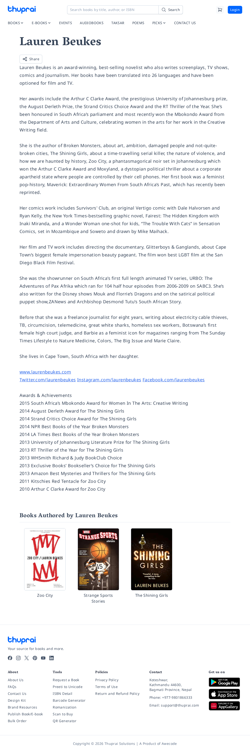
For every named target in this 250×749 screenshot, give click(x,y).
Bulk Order (17, 721)
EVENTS (65, 22)
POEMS (138, 22)
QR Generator (64, 721)
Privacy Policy (106, 680)
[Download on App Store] (225, 694)
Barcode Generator (69, 700)
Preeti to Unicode (68, 686)
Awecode (169, 743)
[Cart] (220, 10)
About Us (15, 680)
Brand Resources (22, 707)
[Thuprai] (22, 10)
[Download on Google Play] (225, 682)
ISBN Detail (62, 693)
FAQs (12, 686)
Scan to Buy (63, 714)
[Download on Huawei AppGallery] (225, 705)
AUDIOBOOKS (92, 22)
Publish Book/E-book (25, 714)
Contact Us (17, 693)
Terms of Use (106, 686)
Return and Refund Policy (117, 693)
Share (34, 59)
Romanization (64, 707)
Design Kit (17, 700)
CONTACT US (185, 22)
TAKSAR (117, 22)
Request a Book (66, 680)
